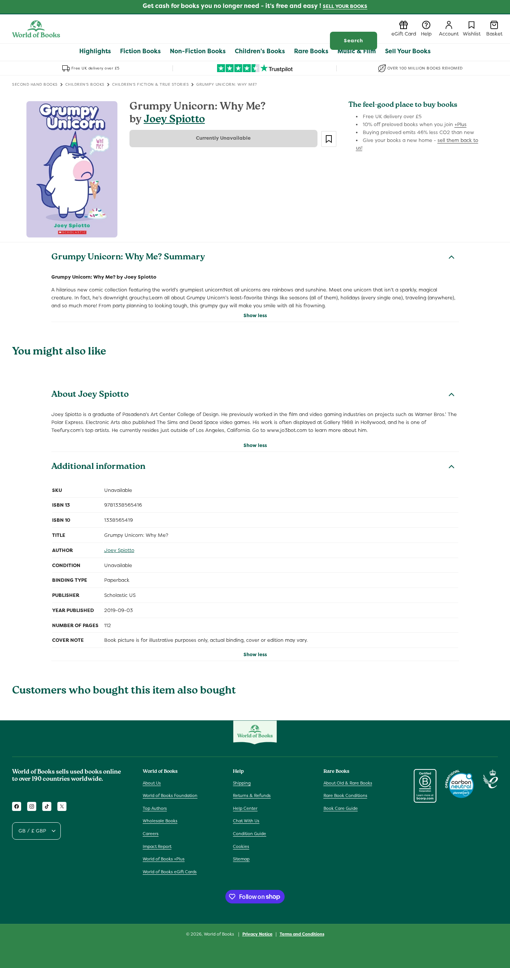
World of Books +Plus (164, 859)
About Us (152, 783)
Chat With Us (246, 821)
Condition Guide (249, 833)
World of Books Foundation (170, 795)
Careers (151, 833)
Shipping (242, 783)
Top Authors (155, 808)
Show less (255, 315)
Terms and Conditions (302, 933)
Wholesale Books (160, 821)
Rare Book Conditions (345, 795)
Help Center (245, 808)
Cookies (241, 846)
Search (353, 40)
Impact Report (157, 846)
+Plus (461, 124)
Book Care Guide (341, 808)
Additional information (98, 467)
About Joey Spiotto (90, 395)
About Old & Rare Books (348, 783)
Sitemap (241, 859)
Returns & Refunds (252, 795)
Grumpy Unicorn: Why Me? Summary (128, 257)
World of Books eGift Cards (170, 871)
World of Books (219, 934)
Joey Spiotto (174, 120)
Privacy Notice (257, 933)
